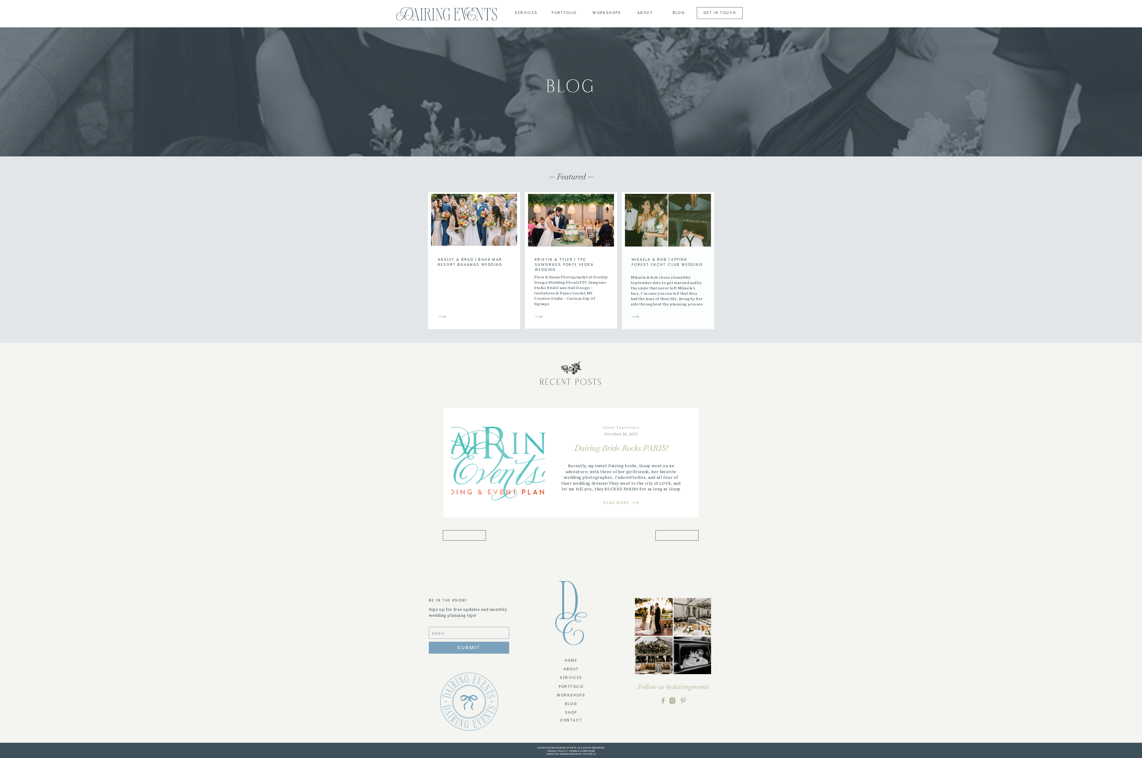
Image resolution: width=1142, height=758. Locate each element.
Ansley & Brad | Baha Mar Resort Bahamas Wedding (470, 262)
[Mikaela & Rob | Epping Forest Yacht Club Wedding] (635, 317)
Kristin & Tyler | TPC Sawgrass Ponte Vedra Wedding (564, 264)
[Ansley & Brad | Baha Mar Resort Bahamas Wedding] (442, 317)
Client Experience (621, 427)
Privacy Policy (557, 750)
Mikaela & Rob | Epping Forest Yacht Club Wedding (667, 262)
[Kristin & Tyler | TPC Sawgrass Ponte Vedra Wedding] (538, 317)
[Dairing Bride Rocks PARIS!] (498, 463)
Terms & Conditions (582, 750)
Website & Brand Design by (563, 753)
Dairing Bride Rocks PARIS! (621, 448)
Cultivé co (588, 753)
